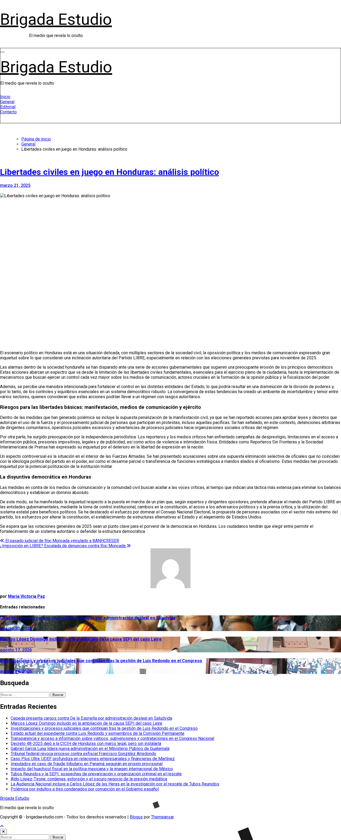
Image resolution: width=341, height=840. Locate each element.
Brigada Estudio (56, 19)
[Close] (3, 831)
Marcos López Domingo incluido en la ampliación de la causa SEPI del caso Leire (81, 639)
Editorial (7, 106)
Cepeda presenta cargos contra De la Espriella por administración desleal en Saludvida (87, 617)
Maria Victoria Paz (26, 596)
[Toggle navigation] (2, 52)
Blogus (136, 817)
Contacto (8, 111)
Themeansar (162, 817)
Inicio (5, 96)
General (7, 101)
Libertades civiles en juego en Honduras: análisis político (109, 172)
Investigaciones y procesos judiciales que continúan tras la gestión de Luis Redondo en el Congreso (101, 660)
